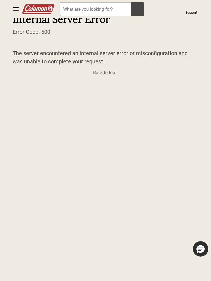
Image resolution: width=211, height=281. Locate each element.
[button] (191, 9)
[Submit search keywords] (137, 9)
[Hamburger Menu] (15, 9)
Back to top (104, 72)
